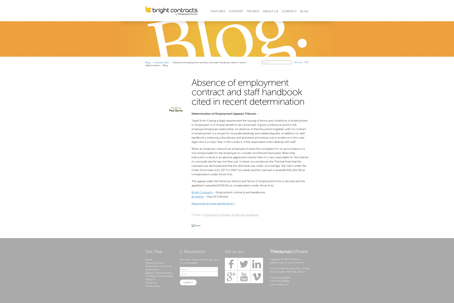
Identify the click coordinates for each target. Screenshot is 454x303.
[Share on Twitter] (204, 225)
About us (150, 279)
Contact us (151, 282)
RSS (307, 62)
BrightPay (198, 196)
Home (148, 259)
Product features (154, 262)
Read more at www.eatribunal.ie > (213, 203)
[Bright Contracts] (171, 10)
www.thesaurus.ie (279, 284)
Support (236, 11)
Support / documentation (159, 272)
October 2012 (161, 62)
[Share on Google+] (223, 225)
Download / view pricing (158, 266)
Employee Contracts (217, 215)
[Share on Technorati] (230, 225)
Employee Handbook (245, 215)
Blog (304, 11)
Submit (188, 282)
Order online (152, 269)
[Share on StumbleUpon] (236, 225)
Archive (298, 62)
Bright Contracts (202, 192)
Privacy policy (152, 285)
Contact (289, 11)
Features (218, 11)
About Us (270, 11)
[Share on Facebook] (210, 225)
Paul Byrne (175, 110)
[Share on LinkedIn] (217, 225)
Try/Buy (253, 11)
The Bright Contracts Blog (159, 275)
